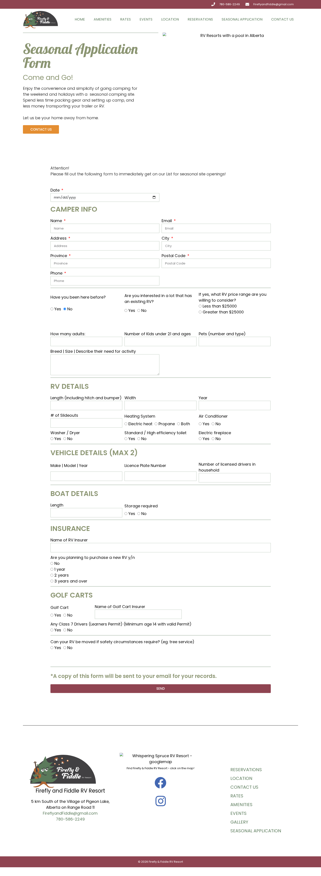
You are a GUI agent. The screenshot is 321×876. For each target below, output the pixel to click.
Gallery (239, 822)
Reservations (200, 19)
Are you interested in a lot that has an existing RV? (158, 298)
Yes (57, 309)
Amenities (102, 19)
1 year (59, 569)
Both (185, 424)
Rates (125, 19)
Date (55, 190)
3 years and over (70, 581)
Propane (167, 424)
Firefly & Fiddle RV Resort (166, 862)
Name (56, 220)
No (69, 309)
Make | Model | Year (69, 465)
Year (203, 398)
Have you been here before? (78, 297)
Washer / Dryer (65, 432)
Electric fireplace (215, 432)
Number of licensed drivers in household (227, 467)
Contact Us (282, 19)
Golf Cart (59, 607)
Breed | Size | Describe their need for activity (93, 351)
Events (146, 19)
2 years (61, 575)
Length (56, 505)
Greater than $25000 (223, 312)
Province (59, 255)
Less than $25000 (220, 306)
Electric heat (140, 424)
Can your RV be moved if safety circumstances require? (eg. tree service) (122, 641)
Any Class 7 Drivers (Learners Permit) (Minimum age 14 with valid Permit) (121, 624)
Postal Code (174, 255)
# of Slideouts (64, 415)
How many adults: (67, 334)
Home (80, 19)
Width (130, 398)
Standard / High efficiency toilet (155, 432)
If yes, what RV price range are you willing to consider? (232, 297)
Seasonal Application (242, 19)
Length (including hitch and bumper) (86, 398)
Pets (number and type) (222, 334)
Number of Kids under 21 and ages (157, 334)
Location (170, 19)
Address (59, 238)
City (166, 238)
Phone (57, 273)
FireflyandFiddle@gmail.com (70, 813)
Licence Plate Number (145, 465)
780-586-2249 (70, 819)
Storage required (141, 506)
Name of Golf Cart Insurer (120, 606)
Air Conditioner (213, 416)
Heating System (139, 416)
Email (167, 220)
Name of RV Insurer (69, 540)
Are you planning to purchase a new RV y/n (92, 557)
